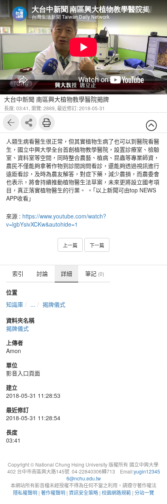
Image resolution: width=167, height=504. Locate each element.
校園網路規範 (116, 492)
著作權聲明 (53, 492)
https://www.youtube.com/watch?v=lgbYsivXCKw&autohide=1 (56, 220)
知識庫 (14, 304)
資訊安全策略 (83, 492)
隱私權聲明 (25, 492)
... (32, 304)
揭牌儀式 (54, 304)
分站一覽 (144, 492)
